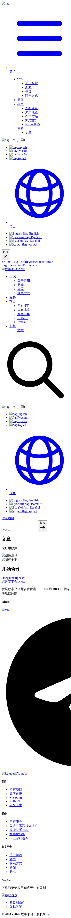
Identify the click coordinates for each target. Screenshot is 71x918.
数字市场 (31, 116)
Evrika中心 (32, 124)
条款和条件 (17, 902)
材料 (20, 128)
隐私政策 (15, 906)
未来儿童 (31, 112)
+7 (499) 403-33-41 (14, 261)
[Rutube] (8, 773)
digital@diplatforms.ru (40, 261)
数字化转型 (17, 834)
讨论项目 (8, 518)
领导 (28, 91)
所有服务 (15, 821)
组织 (20, 79)
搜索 (42, 522)
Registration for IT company (19, 265)
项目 (20, 104)
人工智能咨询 (18, 838)
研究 (12, 871)
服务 (20, 99)
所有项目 (31, 108)
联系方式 (31, 95)
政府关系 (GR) (19, 830)
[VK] (5, 610)
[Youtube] (20, 773)
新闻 (28, 87)
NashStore (15, 797)
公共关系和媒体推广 (23, 825)
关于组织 (31, 83)
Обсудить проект (13, 578)
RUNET (30, 120)
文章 (28, 132)
